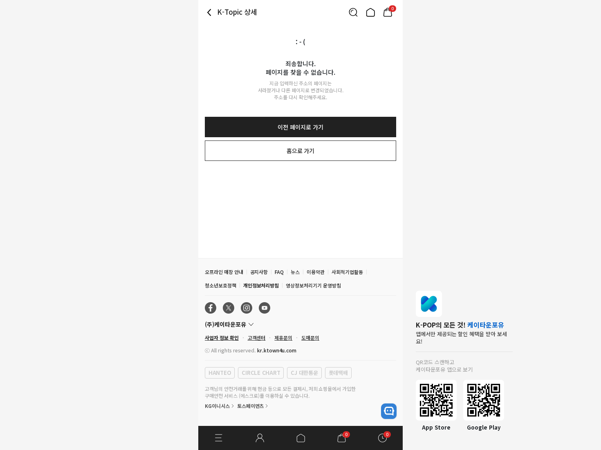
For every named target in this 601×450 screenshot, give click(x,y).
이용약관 (316, 271)
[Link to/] (370, 12)
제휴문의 (283, 337)
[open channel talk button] (389, 411)
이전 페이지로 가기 (300, 127)
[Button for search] (353, 12)
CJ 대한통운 (304, 372)
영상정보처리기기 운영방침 (313, 285)
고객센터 (257, 337)
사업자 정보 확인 (222, 337)
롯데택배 (338, 372)
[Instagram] (246, 308)
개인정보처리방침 (261, 285)
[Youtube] (264, 308)
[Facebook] (210, 308)
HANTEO (220, 372)
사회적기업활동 (347, 271)
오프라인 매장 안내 (224, 271)
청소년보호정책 (220, 285)
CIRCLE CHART (261, 372)
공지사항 (259, 271)
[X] (228, 308)
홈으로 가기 (301, 151)
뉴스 (295, 271)
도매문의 (310, 337)
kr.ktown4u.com (276, 350)
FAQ (279, 271)
